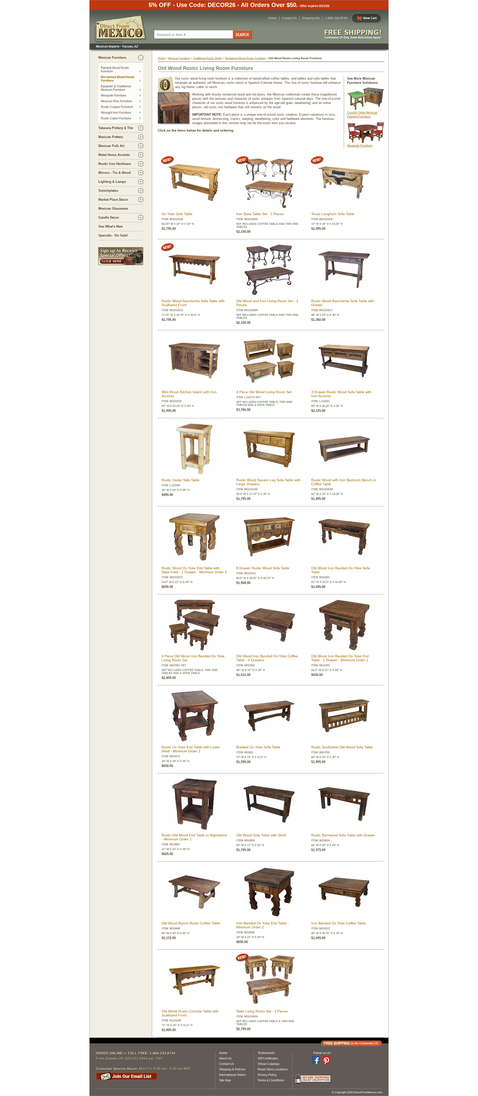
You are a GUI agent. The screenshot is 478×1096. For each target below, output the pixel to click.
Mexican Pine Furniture (116, 101)
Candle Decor (108, 217)
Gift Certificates (268, 1058)
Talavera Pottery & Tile (115, 128)
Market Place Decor (113, 199)
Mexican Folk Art (111, 146)
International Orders (232, 1075)
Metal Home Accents (114, 155)
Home (272, 18)
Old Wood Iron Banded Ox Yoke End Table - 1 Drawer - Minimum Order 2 (340, 658)
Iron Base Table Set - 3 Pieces (260, 214)
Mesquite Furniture (113, 95)
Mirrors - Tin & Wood (114, 173)
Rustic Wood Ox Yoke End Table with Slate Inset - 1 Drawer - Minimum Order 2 (194, 570)
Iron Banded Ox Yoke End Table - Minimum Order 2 (262, 925)
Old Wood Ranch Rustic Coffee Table (191, 923)
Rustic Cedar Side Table (180, 480)
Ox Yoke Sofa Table (177, 214)
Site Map (225, 1080)
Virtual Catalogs (268, 1064)
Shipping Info (311, 18)
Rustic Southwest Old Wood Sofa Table (342, 747)
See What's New (110, 226)
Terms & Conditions (271, 1080)
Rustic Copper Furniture (117, 107)
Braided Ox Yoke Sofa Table (258, 747)
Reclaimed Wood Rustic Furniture (245, 58)
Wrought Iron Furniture (116, 112)
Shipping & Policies (232, 1069)
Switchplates (108, 190)
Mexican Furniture (112, 57)
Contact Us (289, 18)
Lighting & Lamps (112, 182)
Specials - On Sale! (113, 235)
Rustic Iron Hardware (114, 164)
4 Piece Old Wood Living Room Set (264, 392)
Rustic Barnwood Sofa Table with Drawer (343, 835)
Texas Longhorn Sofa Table (332, 214)
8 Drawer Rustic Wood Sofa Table (262, 568)
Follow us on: (322, 1053)
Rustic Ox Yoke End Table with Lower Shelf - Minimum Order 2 (191, 749)
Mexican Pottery (110, 137)
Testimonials (266, 1053)
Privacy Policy (267, 1075)
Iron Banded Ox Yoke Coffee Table (338, 923)
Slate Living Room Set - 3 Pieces (262, 1011)
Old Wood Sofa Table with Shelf (261, 835)
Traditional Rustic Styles (207, 58)
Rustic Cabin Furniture (116, 118)
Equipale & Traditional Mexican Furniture (116, 88)
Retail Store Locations (273, 1069)
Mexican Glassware (113, 208)
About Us (225, 1058)
